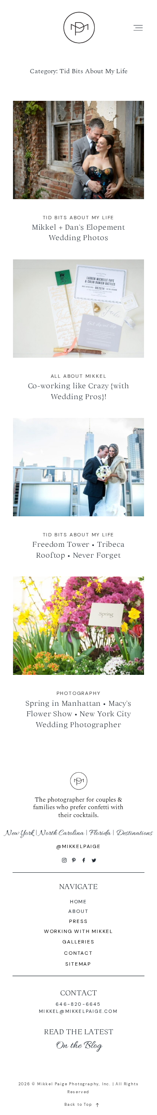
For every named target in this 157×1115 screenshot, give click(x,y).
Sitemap (78, 964)
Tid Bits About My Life (79, 217)
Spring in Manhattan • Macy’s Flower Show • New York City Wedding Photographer (78, 658)
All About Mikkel (79, 376)
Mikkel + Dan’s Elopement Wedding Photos (78, 177)
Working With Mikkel (78, 931)
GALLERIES (78, 941)
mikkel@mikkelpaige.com (78, 1011)
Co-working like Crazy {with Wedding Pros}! (78, 335)
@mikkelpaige (78, 846)
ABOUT (78, 911)
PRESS (78, 921)
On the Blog (79, 1046)
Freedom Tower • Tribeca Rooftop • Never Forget (78, 494)
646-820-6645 (78, 1004)
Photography (79, 693)
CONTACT (78, 992)
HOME (78, 901)
